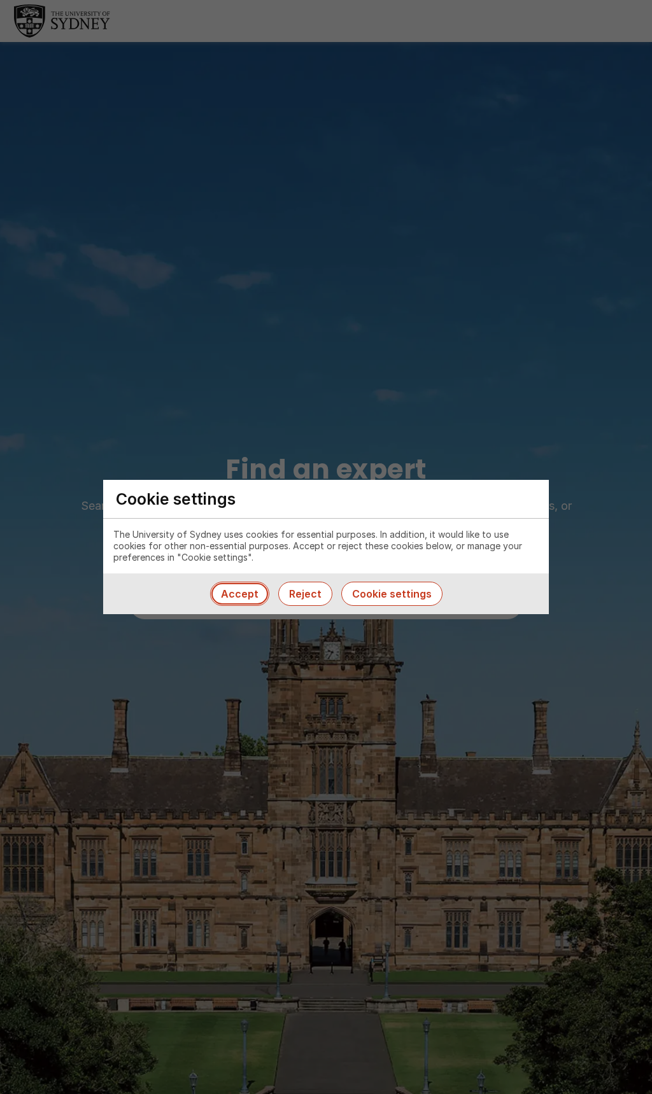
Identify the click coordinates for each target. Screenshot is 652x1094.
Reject (305, 593)
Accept (240, 593)
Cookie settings (392, 593)
